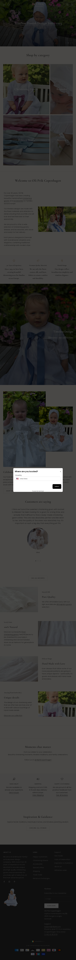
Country (18, 475)
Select (57, 486)
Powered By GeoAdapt (38, 491)
